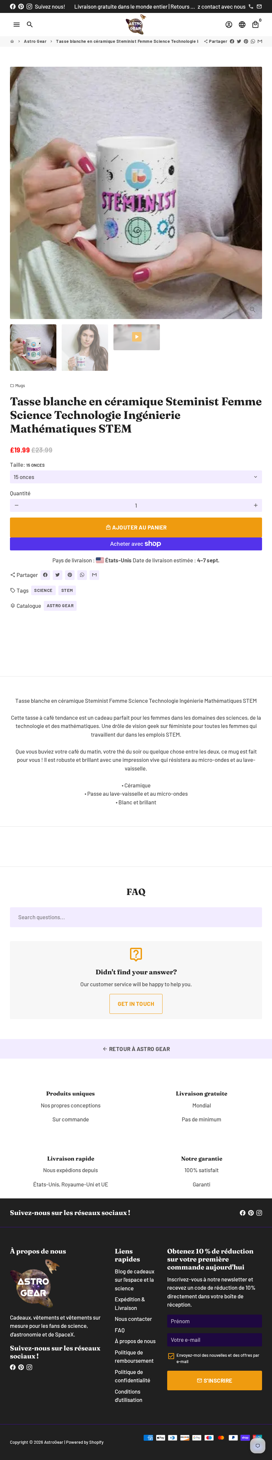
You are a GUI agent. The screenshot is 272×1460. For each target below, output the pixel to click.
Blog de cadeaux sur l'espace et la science (134, 1279)
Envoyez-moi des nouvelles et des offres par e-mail (217, 1358)
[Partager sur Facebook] (232, 41)
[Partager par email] (260, 41)
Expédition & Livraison (130, 1303)
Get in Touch (136, 1003)
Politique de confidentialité (132, 1376)
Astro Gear (35, 41)
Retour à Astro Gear (136, 1048)
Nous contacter (133, 1318)
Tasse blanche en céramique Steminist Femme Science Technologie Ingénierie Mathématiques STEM (159, 41)
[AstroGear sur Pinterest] (21, 6)
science (43, 590)
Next (252, 192)
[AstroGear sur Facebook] (13, 6)
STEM (67, 590)
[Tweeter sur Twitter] (239, 41)
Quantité (20, 493)
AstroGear (53, 1442)
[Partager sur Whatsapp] (253, 41)
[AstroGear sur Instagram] (29, 6)
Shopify (96, 1442)
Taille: (27, 464)
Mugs (17, 385)
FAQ (120, 1330)
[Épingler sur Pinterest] (246, 41)
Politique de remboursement (134, 1356)
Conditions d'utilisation (128, 1395)
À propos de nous (135, 1341)
